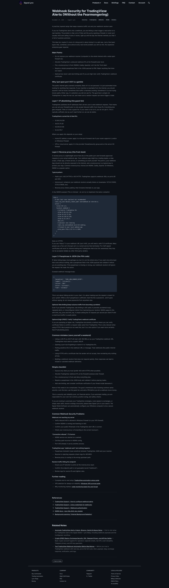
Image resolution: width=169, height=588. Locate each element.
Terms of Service (116, 573)
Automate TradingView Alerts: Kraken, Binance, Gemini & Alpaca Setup (78, 530)
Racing (34, 581)
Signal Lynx (28, 3)
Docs (106, 3)
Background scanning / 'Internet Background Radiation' (73, 514)
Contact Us (63, 581)
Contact (132, 3)
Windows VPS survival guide (90, 483)
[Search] (149, 2)
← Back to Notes (57, 561)
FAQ (123, 3)
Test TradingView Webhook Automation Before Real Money (74, 546)
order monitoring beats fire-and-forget (85, 487)
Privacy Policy (115, 576)
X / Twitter (89, 576)
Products (97, 3)
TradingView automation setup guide (86, 480)
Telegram (89, 573)
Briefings (115, 3)
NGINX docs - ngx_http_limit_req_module (69, 511)
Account (141, 3)
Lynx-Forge (35, 578)
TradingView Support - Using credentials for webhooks (73, 505)
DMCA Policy (114, 581)
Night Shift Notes (65, 576)
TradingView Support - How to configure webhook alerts (74, 501)
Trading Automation (37, 576)
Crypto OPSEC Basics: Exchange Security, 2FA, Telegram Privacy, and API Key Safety (83, 538)
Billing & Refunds (116, 578)
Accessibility (114, 583)
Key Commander (36, 573)
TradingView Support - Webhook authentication (71, 508)
